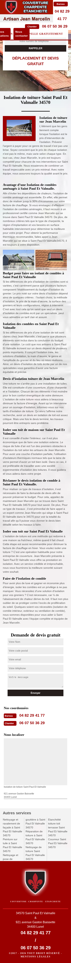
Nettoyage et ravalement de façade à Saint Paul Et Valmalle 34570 (12, 827)
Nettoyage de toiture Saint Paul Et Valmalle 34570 (35, 853)
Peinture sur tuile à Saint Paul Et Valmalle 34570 (12, 845)
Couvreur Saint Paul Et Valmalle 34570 (57, 843)
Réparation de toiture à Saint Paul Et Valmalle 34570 (35, 837)
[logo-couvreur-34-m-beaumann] (26, 11)
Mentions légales (36, 956)
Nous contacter (21, 33)
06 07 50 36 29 (54, 26)
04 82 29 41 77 (32, 715)
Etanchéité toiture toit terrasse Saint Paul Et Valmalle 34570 (57, 827)
